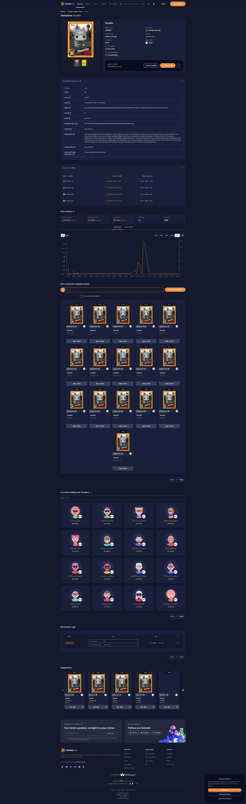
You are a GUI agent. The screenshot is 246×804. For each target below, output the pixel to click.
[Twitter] (62, 767)
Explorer (80, 4)
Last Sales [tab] (129, 227)
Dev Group (149, 761)
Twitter (134, 732)
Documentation (150, 757)
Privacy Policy (75, 739)
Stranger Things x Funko (75, 11)
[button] (178, 65)
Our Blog (127, 757)
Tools (126, 761)
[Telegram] (71, 767)
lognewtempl (69, 643)
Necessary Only (224, 794)
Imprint (112, 790)
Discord (145, 732)
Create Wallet (178, 4)
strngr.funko (153, 30)
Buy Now (72, 707)
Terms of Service (85, 739)
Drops (96, 4)
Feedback (170, 754)
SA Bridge (127, 764)
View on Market (151, 65)
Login (163, 4)
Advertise (127, 754)
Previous (63, 690)
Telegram (157, 732)
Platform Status (129, 768)
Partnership (171, 764)
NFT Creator (113, 4)
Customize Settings (224, 798)
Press (168, 761)
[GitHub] (84, 767)
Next (181, 480)
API (146, 764)
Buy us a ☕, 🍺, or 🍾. (130, 783)
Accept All (224, 790)
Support (169, 757)
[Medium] (75, 767)
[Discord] (67, 767)
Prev (172, 480)
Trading (103, 4)
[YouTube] (79, 767)
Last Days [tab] (117, 227)
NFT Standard (150, 754)
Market (88, 4)
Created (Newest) (174, 290)
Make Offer (169, 65)
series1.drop (150, 36)
